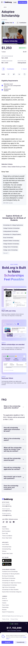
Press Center (5, 605)
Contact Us (5, 600)
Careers (4, 602)
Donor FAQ (5, 533)
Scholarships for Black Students (10, 589)
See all (24, 69)
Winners (4, 551)
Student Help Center (7, 553)
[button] (14, 407)
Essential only (20, 642)
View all (5, 253)
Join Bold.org (22, 2)
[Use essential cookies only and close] (26, 634)
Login (14, 2)
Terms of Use (5, 619)
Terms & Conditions (7, 535)
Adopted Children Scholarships (11, 240)
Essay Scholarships (8, 237)
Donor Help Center (7, 538)
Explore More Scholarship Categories (11, 591)
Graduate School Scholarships (10, 571)
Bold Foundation (6, 531)
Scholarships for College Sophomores (13, 225)
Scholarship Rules (6, 546)
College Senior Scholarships (10, 247)
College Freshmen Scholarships (11, 228)
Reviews (4, 609)
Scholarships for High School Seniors (11, 582)
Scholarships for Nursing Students (11, 573)
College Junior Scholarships (10, 250)
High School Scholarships (8, 587)
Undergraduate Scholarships (10, 231)
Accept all (7, 642)
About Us (4, 598)
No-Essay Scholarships (8, 576)
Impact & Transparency (8, 611)
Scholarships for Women (8, 580)
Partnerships (5, 607)
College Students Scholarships (11, 243)
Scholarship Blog (6, 549)
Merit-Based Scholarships (8, 578)
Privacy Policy (14, 619)
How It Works (5, 529)
